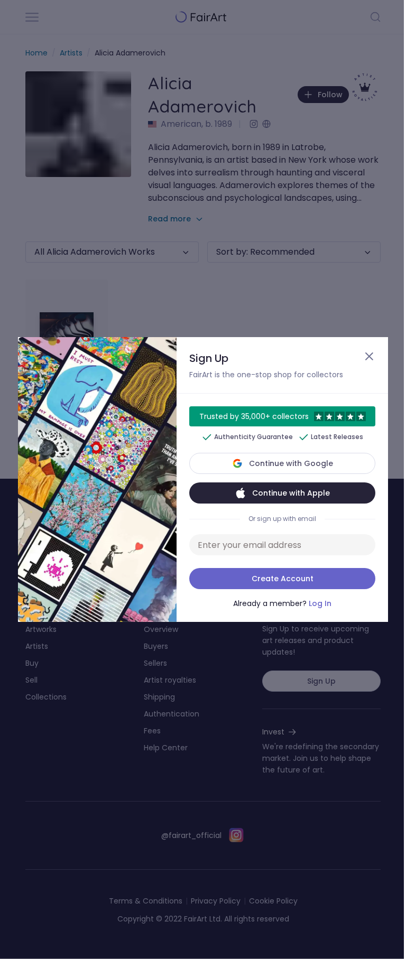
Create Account (282, 578)
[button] (203, 479)
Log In (320, 603)
